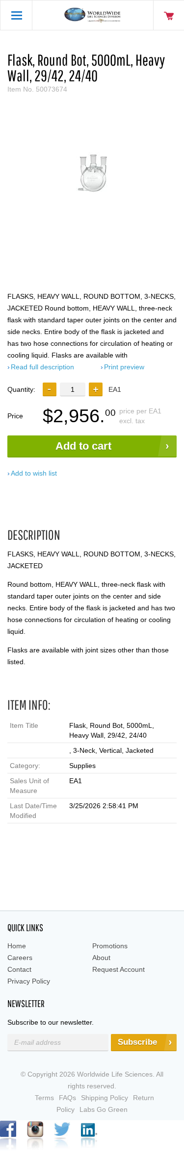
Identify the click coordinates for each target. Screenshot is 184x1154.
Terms (44, 1098)
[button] (96, 389)
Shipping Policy (104, 1098)
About (101, 958)
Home (16, 946)
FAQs (67, 1098)
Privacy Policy (28, 981)
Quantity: (21, 389)
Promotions (110, 946)
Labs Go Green (103, 1109)
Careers (19, 958)
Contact (19, 969)
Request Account (118, 969)
